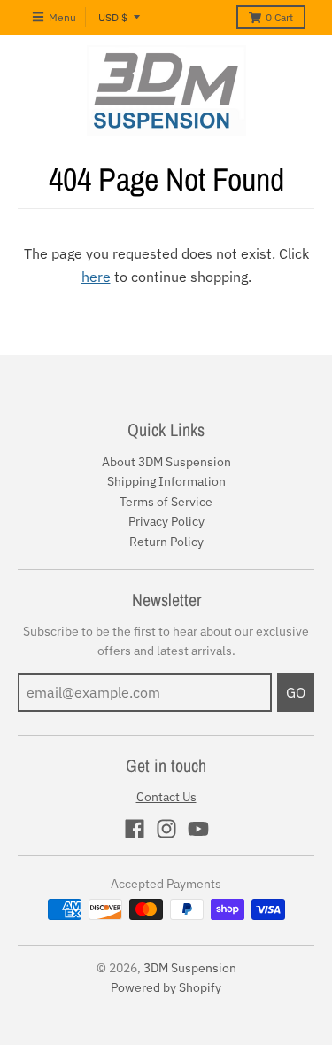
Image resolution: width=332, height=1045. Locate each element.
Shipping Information (166, 481)
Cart (279, 17)
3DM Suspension (189, 968)
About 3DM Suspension (166, 462)
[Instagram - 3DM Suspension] (166, 828)
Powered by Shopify (166, 987)
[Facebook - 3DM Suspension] (134, 828)
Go (295, 692)
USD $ (112, 17)
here (96, 276)
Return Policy (166, 542)
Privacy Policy (166, 521)
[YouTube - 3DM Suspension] (198, 828)
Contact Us (166, 797)
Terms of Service (166, 502)
